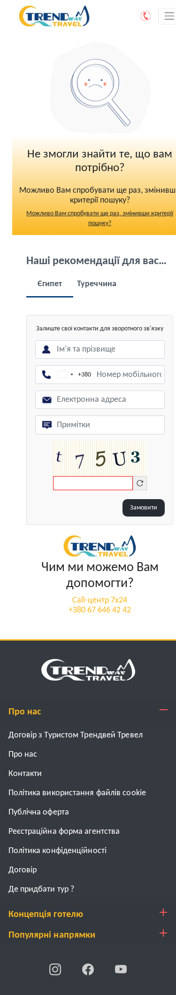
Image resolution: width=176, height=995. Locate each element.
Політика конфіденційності (57, 850)
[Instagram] (55, 969)
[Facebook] (88, 969)
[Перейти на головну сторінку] (100, 545)
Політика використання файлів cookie (77, 793)
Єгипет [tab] (50, 284)
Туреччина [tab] (96, 284)
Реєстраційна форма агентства (64, 831)
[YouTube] (121, 969)
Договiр (22, 870)
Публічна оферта (38, 812)
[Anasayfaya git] (88, 669)
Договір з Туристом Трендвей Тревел (75, 735)
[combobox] (72, 375)
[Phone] (146, 16)
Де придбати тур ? (41, 889)
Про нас (23, 754)
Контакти (25, 773)
